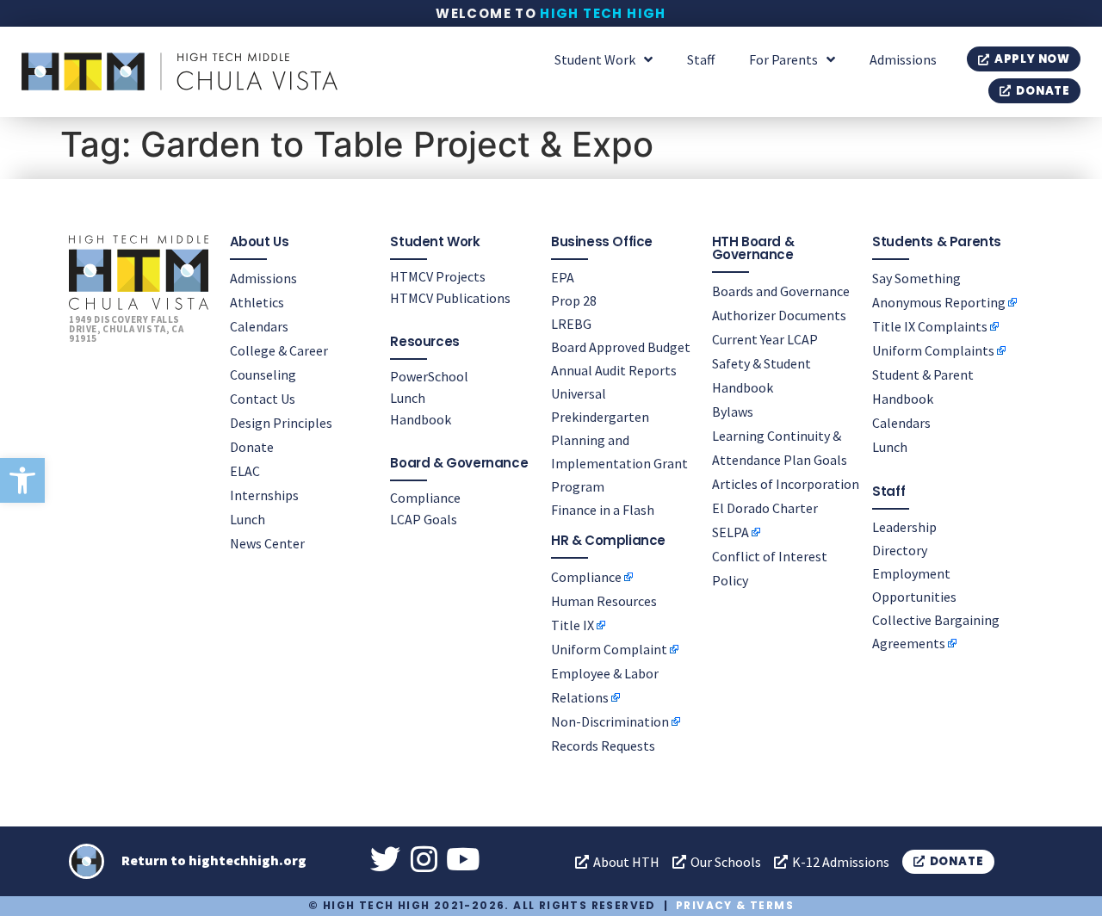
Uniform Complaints (933, 350)
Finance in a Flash (602, 509)
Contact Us (262, 398)
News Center (267, 543)
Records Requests (603, 745)
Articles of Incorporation (785, 483)
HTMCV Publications (450, 297)
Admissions (903, 59)
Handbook (420, 419)
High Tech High (603, 13)
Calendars (259, 326)
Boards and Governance (781, 291)
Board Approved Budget (620, 347)
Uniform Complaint (609, 649)
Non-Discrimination (610, 721)
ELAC (245, 471)
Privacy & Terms (735, 905)
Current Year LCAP (765, 339)
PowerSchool (429, 376)
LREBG (571, 323)
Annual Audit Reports (614, 370)
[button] (22, 480)
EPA (562, 277)
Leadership (904, 526)
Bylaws (732, 411)
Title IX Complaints (929, 326)
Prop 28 (574, 300)
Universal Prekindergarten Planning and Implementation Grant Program (619, 440)
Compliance (425, 497)
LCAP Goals (423, 519)
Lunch (247, 519)
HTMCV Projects (438, 276)
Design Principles (281, 422)
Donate (252, 446)
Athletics (257, 302)
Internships (264, 495)
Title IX (572, 625)
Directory (899, 550)
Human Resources (604, 601)
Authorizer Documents (779, 315)
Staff (701, 59)
